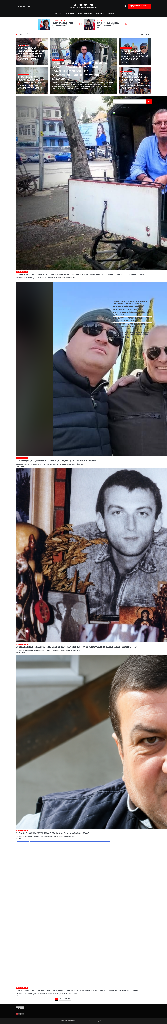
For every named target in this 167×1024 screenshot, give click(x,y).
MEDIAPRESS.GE (144, 34)
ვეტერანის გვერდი (85, 14)
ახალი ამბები (58, 14)
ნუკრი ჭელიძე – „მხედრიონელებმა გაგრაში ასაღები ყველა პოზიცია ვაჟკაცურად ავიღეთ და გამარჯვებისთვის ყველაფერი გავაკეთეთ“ (79, 71)
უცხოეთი (111, 14)
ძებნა (115, 97)
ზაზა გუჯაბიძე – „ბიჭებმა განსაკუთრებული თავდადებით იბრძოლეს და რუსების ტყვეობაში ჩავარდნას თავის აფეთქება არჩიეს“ (77, 991)
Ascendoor (89, 1021)
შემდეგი (67, 999)
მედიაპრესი (83, 5)
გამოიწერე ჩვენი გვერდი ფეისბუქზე (138, 6)
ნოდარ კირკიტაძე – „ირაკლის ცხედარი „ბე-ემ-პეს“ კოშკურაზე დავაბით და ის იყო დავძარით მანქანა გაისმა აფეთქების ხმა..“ (76, 647)
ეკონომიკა (70, 14)
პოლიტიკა (100, 14)
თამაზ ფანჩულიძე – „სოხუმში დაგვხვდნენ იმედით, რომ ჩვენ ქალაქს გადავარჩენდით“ (57, 461)
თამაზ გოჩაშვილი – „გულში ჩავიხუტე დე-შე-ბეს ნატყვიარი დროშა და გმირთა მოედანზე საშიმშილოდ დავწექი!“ (31, 83)
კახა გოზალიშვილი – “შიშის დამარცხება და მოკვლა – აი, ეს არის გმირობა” (52, 833)
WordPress (102, 1021)
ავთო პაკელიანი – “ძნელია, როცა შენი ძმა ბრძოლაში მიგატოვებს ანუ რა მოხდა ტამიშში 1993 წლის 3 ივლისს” (31, 54)
